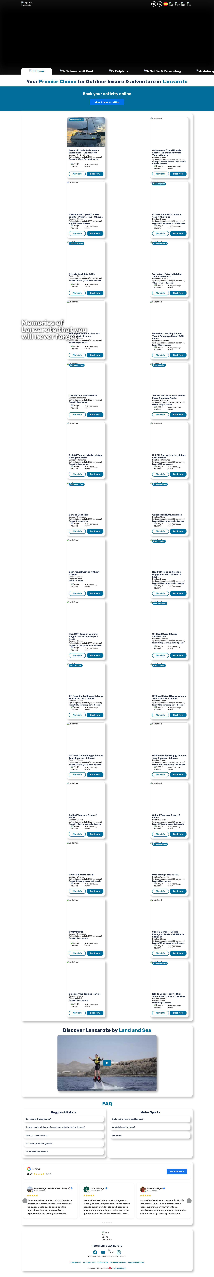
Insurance (116, 1135)
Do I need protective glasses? (39, 1143)
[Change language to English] (171, 3)
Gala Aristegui (98, 1188)
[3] (106, 1222)
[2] (104, 1222)
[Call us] (159, 4)
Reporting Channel (136, 1262)
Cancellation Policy (118, 1262)
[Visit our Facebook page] (95, 1252)
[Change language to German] (177, 3)
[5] (111, 1222)
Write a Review (177, 1171)
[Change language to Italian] (189, 3)
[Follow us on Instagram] (119, 1252)
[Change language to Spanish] (165, 3)
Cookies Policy (89, 1262)
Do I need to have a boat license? (127, 1119)
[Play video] (107, 1063)
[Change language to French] (183, 3)
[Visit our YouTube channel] (103, 1252)
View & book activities (107, 102)
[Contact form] (153, 4)
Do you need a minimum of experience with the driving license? (55, 1127)
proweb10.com (120, 1268)
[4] (109, 1222)
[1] (102, 1222)
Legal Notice (102, 1262)
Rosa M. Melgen (155, 1188)
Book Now (95, 174)
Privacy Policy (75, 1262)
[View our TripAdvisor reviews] (111, 1252)
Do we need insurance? (37, 1152)
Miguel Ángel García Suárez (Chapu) (52, 1188)
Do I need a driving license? (39, 1119)
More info (77, 174)
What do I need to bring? (37, 1135)
